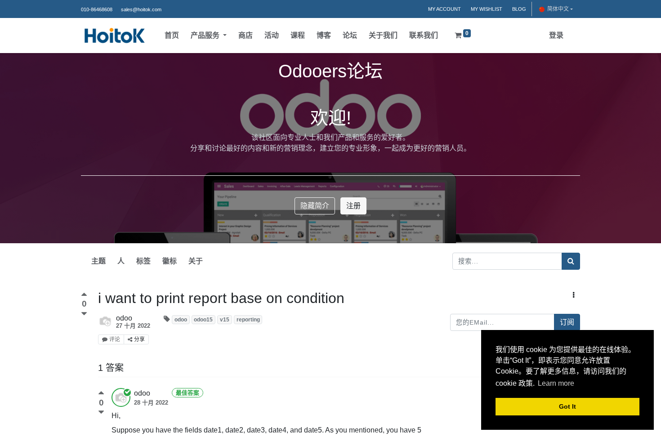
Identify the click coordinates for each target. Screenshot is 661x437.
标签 (143, 261)
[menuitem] (172, 36)
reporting (248, 320)
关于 (195, 261)
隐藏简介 (314, 206)
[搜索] (571, 261)
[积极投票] (84, 295)
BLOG (519, 9)
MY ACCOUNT (444, 9)
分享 (139, 339)
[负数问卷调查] (84, 314)
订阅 (567, 322)
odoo (180, 320)
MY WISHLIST (486, 9)
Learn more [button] (556, 383)
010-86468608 (96, 9)
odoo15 (203, 320)
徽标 (169, 261)
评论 (114, 339)
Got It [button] (567, 406)
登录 (556, 35)
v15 (224, 320)
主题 (98, 261)
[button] (573, 295)
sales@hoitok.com (141, 9)
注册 (353, 206)
